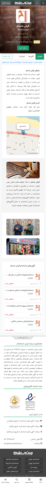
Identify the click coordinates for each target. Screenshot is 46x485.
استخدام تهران (33, 463)
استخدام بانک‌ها (12, 459)
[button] (23, 132)
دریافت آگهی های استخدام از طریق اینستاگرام (24, 432)
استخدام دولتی (33, 459)
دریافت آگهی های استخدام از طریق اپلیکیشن (23, 421)
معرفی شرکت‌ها (27, 62)
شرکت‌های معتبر (12, 471)
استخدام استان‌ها (12, 463)
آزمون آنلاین (12, 467)
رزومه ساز (33, 467)
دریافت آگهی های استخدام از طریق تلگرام (24, 426)
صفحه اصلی (38, 62)
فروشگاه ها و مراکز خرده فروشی (17, 42)
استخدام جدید (33, 471)
